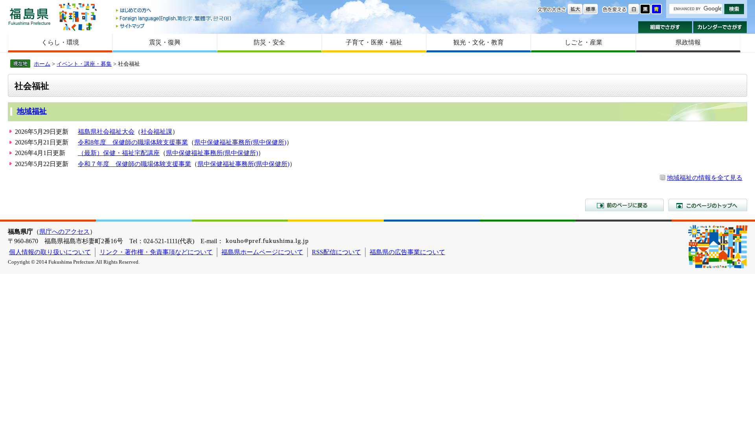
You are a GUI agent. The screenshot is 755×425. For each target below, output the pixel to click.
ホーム (42, 64)
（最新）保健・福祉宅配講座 (119, 153)
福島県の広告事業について (407, 252)
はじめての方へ (174, 11)
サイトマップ (174, 26)
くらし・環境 (60, 42)
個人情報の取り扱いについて (50, 252)
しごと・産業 (583, 42)
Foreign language (174, 18)
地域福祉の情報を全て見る (704, 177)
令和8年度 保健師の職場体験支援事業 (133, 142)
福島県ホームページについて (262, 252)
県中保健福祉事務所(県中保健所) (240, 142)
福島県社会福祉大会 (106, 131)
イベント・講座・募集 (84, 64)
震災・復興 (164, 42)
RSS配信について (336, 252)
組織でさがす (665, 27)
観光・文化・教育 (478, 42)
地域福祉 (32, 111)
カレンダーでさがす (720, 27)
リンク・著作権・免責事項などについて (156, 252)
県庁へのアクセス (64, 231)
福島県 (29, 16)
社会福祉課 (156, 131)
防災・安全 (269, 42)
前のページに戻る (624, 205)
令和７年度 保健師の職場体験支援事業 (134, 164)
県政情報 (688, 42)
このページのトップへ (707, 205)
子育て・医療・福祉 (374, 42)
